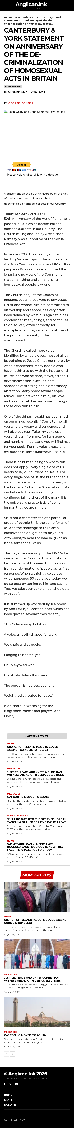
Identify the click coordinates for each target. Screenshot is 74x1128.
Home (8, 17)
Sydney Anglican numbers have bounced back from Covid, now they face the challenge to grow (35, 846)
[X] (10, 1084)
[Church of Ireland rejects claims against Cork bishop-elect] (37, 897)
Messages (14, 768)
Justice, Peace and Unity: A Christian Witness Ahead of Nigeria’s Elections (35, 773)
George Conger (21, 103)
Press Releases (24, 17)
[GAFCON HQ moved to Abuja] (37, 1012)
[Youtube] (17, 1084)
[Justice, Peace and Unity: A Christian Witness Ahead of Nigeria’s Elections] (37, 954)
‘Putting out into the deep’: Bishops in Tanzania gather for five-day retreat (36, 820)
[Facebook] (4, 1084)
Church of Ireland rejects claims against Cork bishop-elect (32, 748)
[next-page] (12, 1054)
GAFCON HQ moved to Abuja (28, 796)
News (11, 744)
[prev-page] (6, 1054)
